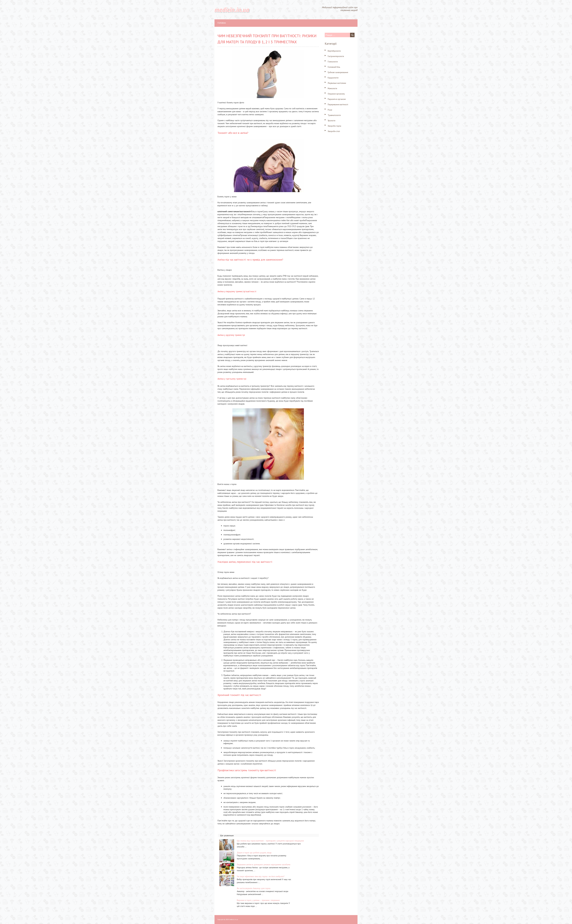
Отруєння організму (336, 94)
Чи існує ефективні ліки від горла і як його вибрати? (261, 876)
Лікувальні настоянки (337, 83)
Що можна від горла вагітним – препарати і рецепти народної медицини (270, 840)
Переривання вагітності (338, 104)
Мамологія (332, 88)
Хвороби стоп (334, 131)
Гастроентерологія (336, 56)
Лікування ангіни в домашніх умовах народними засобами (263, 864)
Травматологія (334, 115)
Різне (330, 110)
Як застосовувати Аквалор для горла (253, 888)
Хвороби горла (334, 126)
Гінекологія (333, 61)
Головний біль (334, 67)
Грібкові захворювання (338, 72)
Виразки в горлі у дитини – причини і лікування (258, 900)
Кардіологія (333, 77)
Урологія (331, 120)
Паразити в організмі (337, 99)
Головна (221, 23)
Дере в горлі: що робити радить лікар (254, 852)
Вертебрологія (334, 51)
